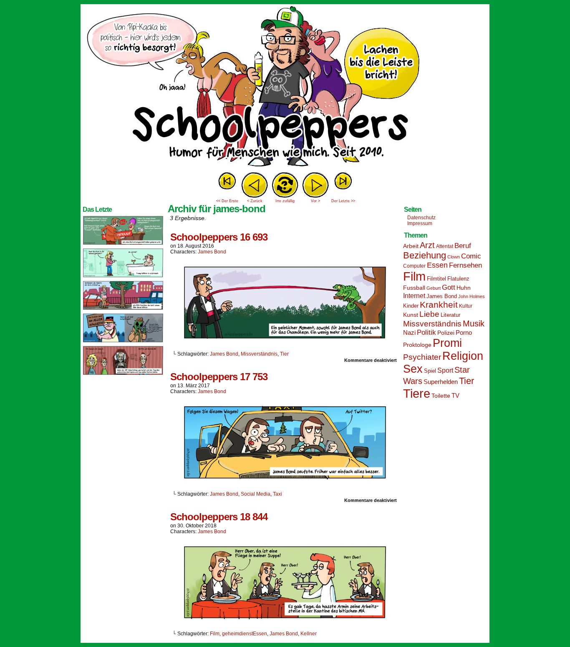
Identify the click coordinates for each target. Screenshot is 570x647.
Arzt (427, 245)
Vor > (315, 201)
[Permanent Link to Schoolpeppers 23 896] (123, 374)
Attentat (444, 246)
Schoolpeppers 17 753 (218, 376)
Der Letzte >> (343, 201)
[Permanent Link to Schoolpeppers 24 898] (123, 309)
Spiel (430, 371)
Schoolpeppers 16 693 (218, 237)
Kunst (410, 314)
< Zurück (254, 201)
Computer (414, 266)
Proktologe (417, 344)
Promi (447, 343)
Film (214, 634)
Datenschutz (421, 218)
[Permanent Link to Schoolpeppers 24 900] (123, 244)
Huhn (464, 287)
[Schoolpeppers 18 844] (285, 619)
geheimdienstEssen (244, 634)
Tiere (416, 393)
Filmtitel (436, 279)
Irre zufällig (285, 201)
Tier (284, 354)
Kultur (465, 305)
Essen (437, 265)
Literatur (450, 315)
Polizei (445, 332)
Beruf (462, 246)
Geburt (433, 288)
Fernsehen (465, 265)
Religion (462, 356)
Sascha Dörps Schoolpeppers (285, 87)
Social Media (255, 494)
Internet (414, 295)
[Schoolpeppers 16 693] (285, 339)
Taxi (277, 494)
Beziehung (424, 255)
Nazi (409, 332)
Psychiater (422, 357)
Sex (413, 369)
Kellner (308, 634)
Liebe (429, 314)
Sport (445, 370)
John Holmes (471, 296)
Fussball (414, 287)
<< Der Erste (227, 201)
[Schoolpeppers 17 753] (285, 479)
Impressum (419, 223)
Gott (448, 287)
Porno (464, 332)
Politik (426, 332)
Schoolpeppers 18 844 (218, 516)
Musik (473, 323)
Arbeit (411, 246)
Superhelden (441, 381)
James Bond (212, 252)
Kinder (411, 306)
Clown (453, 256)
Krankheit (439, 304)
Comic (471, 256)
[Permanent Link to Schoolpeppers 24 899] (123, 277)
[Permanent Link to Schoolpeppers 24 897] (123, 342)
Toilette (440, 395)
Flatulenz (458, 279)
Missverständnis (259, 354)
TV (455, 395)
